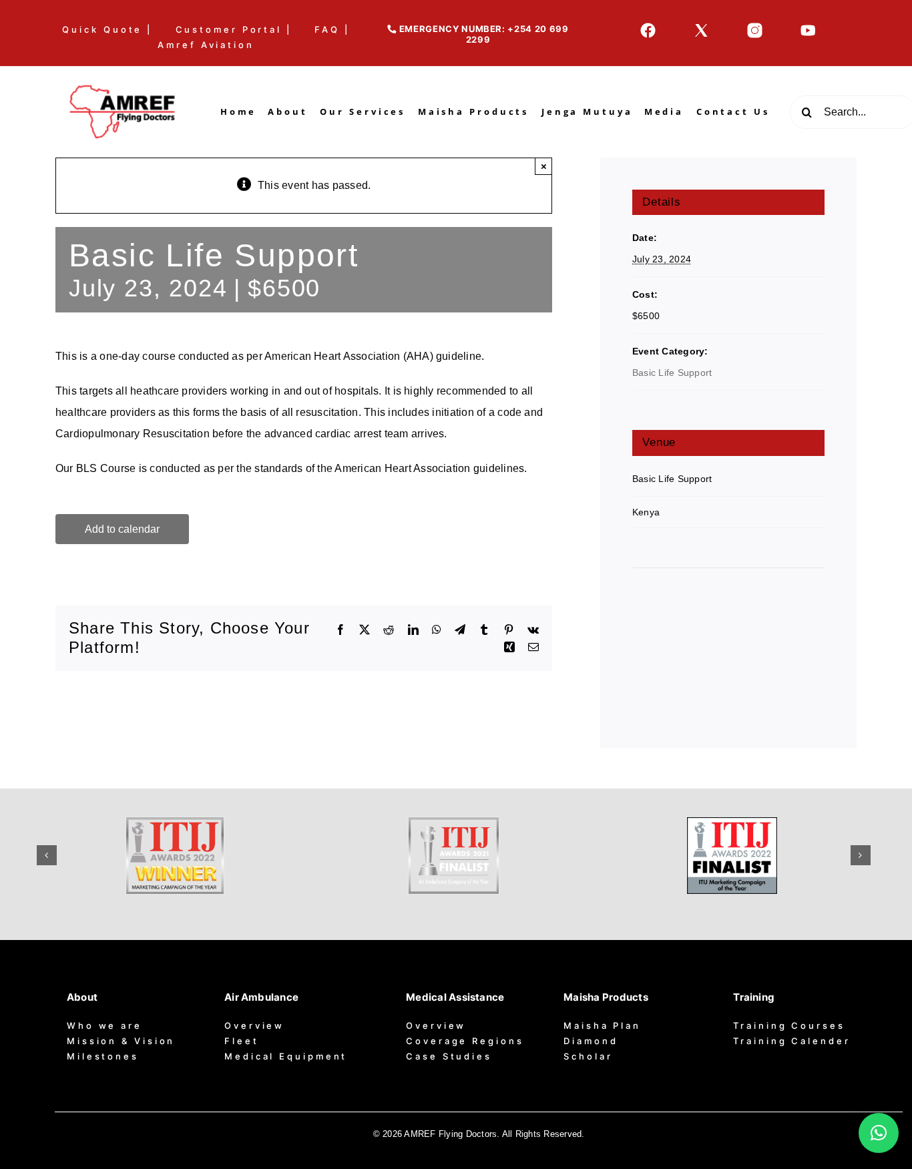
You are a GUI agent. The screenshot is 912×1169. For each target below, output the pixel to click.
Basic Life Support (672, 372)
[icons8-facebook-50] (648, 27)
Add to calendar (122, 529)
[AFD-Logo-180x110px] (124, 71)
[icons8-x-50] (701, 27)
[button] (47, 855)
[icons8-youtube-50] (808, 27)
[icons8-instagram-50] (754, 27)
